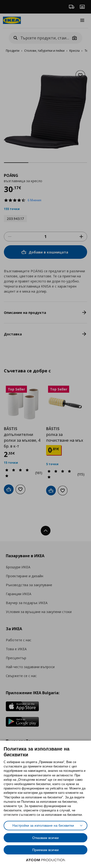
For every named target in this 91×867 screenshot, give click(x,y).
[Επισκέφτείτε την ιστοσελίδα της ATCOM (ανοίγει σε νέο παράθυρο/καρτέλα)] (45, 860)
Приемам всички (45, 850)
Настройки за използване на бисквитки (43, 825)
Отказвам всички (45, 838)
